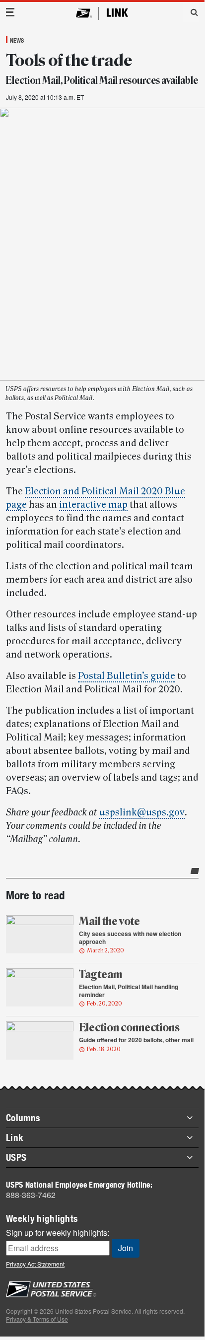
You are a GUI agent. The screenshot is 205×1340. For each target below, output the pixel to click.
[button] (191, 12)
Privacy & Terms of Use (37, 1319)
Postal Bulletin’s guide (126, 675)
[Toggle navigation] (10, 12)
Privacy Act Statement (35, 1264)
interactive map (93, 504)
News (17, 40)
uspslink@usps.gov (142, 812)
